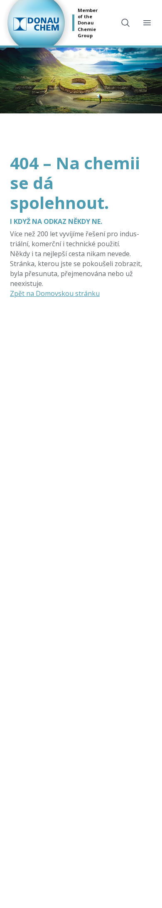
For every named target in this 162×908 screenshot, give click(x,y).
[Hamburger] (147, 23)
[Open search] (125, 22)
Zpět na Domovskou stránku (55, 293)
